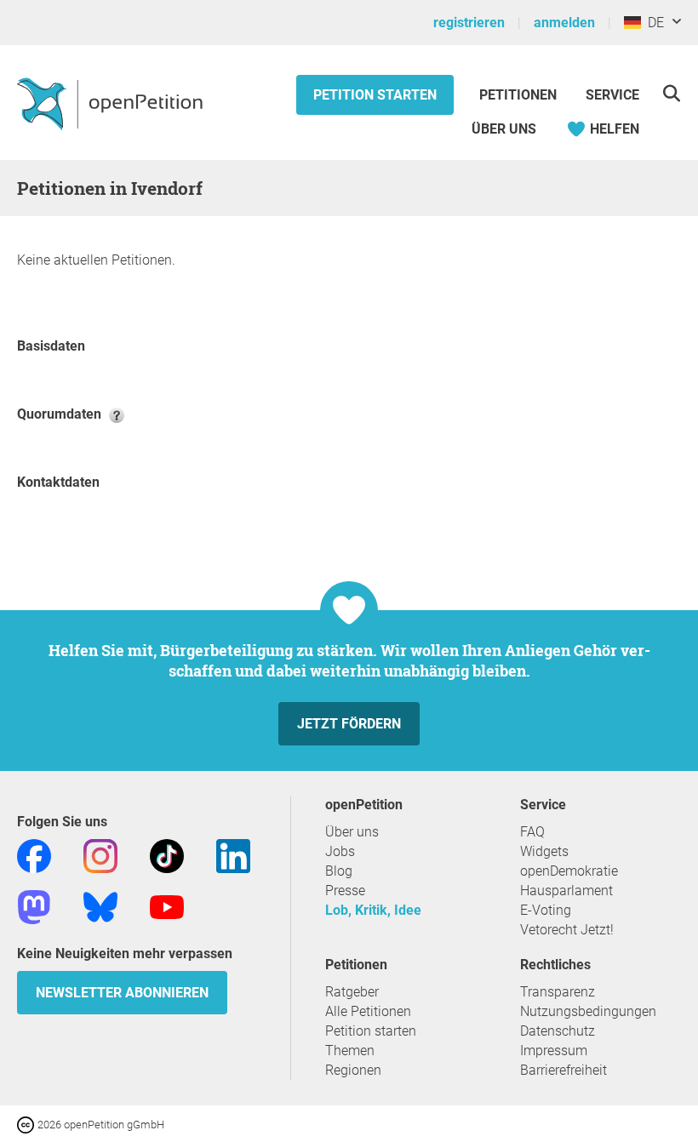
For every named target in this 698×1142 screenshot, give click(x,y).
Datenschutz (557, 1031)
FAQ (532, 832)
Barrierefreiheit (563, 1070)
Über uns (352, 832)
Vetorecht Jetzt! (567, 930)
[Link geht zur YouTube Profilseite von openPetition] (167, 906)
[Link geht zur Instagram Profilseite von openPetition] (100, 855)
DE (652, 22)
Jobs (340, 851)
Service (612, 95)
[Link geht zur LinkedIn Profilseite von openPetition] (233, 855)
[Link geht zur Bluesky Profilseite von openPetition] (100, 906)
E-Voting (545, 910)
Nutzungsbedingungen (588, 1011)
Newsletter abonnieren (122, 993)
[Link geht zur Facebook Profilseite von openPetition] (34, 855)
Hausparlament (566, 890)
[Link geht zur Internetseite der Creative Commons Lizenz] (27, 1124)
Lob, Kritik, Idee (373, 910)
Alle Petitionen (368, 1011)
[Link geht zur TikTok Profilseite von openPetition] (167, 855)
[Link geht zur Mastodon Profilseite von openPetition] (34, 906)
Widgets (544, 851)
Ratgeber (352, 992)
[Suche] (671, 93)
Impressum (553, 1050)
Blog (338, 871)
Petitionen (519, 95)
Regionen (353, 1070)
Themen (350, 1050)
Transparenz (557, 992)
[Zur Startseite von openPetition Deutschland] (112, 103)
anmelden (564, 22)
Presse (345, 890)
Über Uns (504, 129)
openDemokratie (569, 871)
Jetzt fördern (349, 724)
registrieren (469, 22)
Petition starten (375, 95)
